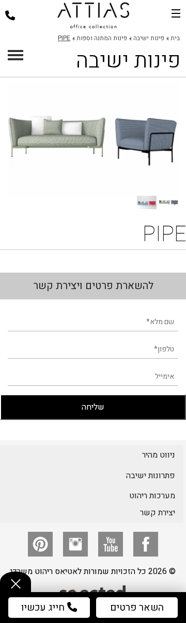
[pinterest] (40, 544)
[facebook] (145, 544)
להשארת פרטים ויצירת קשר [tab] (93, 285)
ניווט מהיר (158, 455)
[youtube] (110, 544)
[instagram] (75, 544)
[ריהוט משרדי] (93, 15)
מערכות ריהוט (152, 496)
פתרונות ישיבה (150, 475)
